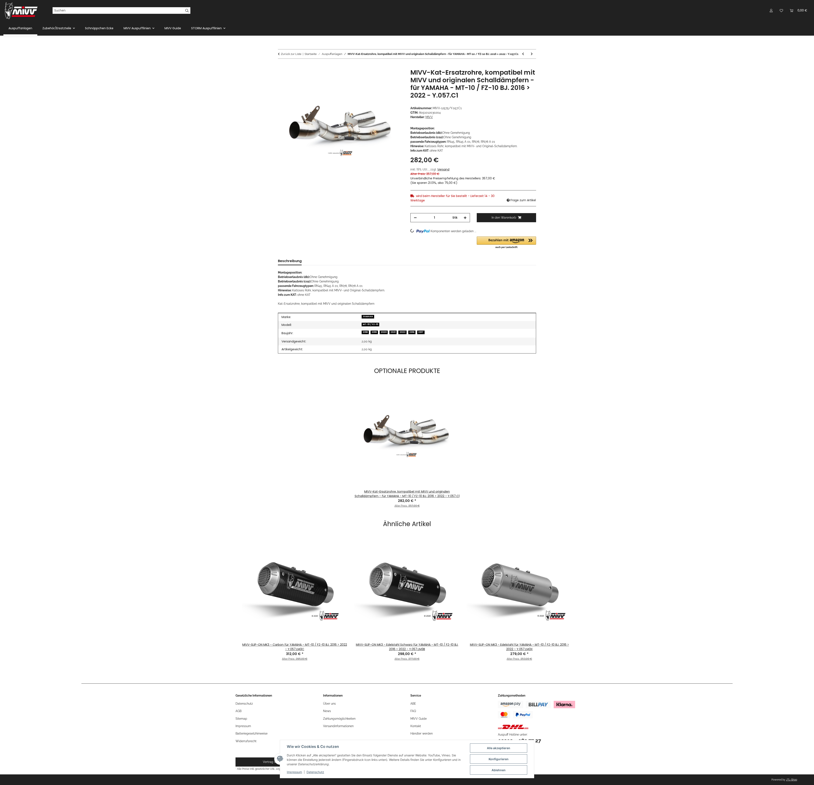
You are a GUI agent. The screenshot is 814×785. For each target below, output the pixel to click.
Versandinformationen (338, 726)
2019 (374, 332)
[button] (771, 10)
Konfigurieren (499, 759)
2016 (411, 332)
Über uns (329, 703)
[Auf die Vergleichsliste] (383, 76)
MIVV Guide (172, 28)
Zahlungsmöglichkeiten (339, 718)
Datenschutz (315, 772)
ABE (413, 703)
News (327, 711)
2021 (393, 332)
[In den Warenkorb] (281, 66)
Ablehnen (499, 770)
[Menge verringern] (415, 217)
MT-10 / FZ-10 (370, 324)
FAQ (413, 711)
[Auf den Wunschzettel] (394, 76)
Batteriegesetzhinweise (252, 733)
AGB (238, 711)
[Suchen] (187, 10)
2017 (420, 332)
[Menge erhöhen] (465, 217)
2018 (365, 332)
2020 (384, 332)
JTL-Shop (791, 779)
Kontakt (415, 726)
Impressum (294, 772)
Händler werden (421, 733)
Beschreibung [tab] (290, 260)
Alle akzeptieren (498, 748)
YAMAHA (368, 316)
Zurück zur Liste (291, 54)
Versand (443, 169)
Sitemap (241, 718)
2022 (403, 332)
